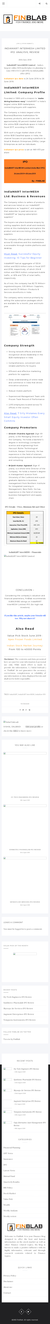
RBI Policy (7, 1187)
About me (7, 1287)
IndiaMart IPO (40, 694)
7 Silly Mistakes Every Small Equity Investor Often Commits (24, 417)
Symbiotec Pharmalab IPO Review (25, 849)
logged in (19, 929)
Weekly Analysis (10, 1210)
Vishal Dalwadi (12, 727)
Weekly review (9, 1216)
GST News (8, 1153)
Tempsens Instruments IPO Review (19, 1020)
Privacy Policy (9, 1275)
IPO (18, 43)
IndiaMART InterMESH (26, 694)
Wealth (6, 1205)
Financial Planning (11, 1147)
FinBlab (19, 1236)
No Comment (25, 704)
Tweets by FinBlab (11, 1039)
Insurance (8, 1159)
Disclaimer (8, 1281)
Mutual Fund (9, 1176)
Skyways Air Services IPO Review (25, 902)
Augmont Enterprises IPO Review (18, 1014)
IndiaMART (13, 694)
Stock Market (27, 43)
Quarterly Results (11, 1182)
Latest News (9, 1170)
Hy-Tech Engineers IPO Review (25, 797)
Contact (7, 1293)
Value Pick (8, 1199)
